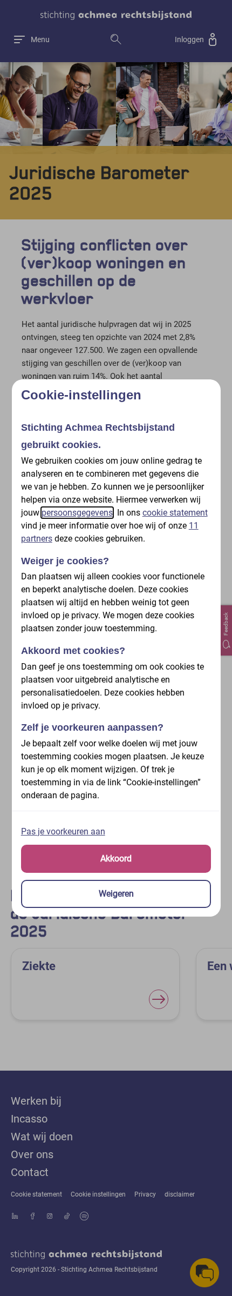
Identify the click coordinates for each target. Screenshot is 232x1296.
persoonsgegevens (77, 512)
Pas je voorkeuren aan (63, 831)
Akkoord (116, 858)
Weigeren (116, 894)
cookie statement (175, 512)
